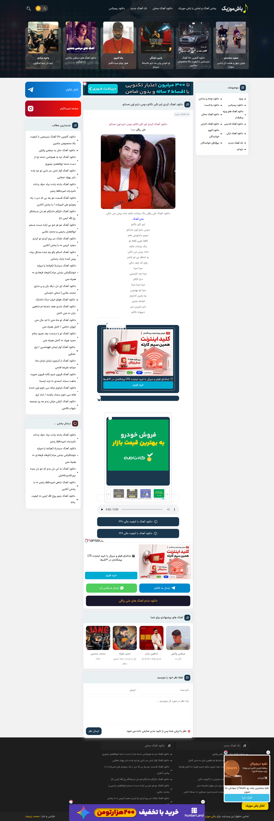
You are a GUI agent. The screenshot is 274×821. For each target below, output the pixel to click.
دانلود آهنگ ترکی (234, 133)
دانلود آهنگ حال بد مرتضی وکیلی (57, 150)
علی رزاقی (141, 130)
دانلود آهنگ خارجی (210, 124)
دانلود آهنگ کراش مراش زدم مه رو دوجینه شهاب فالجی (53, 405)
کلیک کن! (247, 798)
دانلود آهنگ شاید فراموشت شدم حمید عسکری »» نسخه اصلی (214, 792)
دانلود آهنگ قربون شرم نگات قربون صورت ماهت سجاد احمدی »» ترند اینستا (53, 378)
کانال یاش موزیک (255, 806)
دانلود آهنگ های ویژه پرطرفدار (233, 115)
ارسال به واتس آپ (109, 588)
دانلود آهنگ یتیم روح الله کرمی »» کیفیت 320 (53, 499)
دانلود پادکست (211, 105)
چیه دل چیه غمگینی (81, 60)
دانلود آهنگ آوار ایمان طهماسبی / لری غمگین (54, 350)
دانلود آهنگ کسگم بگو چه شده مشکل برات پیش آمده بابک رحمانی (52, 255)
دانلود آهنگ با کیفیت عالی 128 (135, 533)
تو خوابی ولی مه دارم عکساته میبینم (193, 62)
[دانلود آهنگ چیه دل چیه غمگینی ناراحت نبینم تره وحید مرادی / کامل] (81, 37)
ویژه (241, 99)
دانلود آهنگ (160, 124)
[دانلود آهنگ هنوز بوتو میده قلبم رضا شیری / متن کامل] (156, 37)
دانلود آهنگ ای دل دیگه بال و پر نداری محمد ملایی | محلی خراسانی (55, 289)
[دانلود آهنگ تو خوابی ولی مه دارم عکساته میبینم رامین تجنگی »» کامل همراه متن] (193, 37)
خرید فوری (138, 385)
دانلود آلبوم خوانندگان (213, 134)
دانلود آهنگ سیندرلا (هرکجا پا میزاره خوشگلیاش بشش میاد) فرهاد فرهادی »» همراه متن (54, 272)
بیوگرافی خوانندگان (210, 143)
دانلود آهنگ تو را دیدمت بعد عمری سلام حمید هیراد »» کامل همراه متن (54, 337)
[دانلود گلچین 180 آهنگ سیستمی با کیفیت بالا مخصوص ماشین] (231, 37)
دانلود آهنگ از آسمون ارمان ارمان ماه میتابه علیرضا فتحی (55, 364)
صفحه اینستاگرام (69, 109)
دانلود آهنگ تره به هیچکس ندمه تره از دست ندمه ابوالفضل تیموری (55, 160)
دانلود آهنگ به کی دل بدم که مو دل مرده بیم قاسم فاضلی (53, 472)
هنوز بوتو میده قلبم (156, 60)
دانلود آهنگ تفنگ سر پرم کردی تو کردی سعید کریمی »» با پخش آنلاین (54, 242)
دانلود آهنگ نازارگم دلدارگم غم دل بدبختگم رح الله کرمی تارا (53, 214)
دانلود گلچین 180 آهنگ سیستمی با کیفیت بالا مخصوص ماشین (231, 61)
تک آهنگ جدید (138, 8)
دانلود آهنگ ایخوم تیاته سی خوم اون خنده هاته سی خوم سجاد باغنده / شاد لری (52, 391)
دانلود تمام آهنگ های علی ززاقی (138, 601)
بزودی (240, 149)
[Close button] (268, 752)
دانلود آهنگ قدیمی (233, 124)
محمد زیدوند (32, 816)
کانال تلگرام (72, 90)
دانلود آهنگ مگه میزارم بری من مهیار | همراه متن (221, 786)
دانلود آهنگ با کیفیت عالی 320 (135, 522)
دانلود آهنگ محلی (163, 8)
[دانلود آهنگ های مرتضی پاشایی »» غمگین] (118, 37)
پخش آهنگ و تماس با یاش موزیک (197, 8)
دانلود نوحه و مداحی (209, 99)
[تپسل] (85, 83)
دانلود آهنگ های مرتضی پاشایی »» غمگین (118, 60)
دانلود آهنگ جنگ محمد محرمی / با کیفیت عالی (221, 779)
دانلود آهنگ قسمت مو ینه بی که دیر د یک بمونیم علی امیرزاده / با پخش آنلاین (53, 201)
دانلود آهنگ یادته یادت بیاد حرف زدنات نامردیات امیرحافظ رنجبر (54, 187)
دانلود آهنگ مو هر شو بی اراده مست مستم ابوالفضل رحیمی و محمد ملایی (52, 228)
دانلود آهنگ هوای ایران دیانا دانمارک (55, 300)
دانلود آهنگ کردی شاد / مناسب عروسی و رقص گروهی (43, 60)
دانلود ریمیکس (117, 8)
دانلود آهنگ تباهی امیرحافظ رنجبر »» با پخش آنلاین (54, 486)
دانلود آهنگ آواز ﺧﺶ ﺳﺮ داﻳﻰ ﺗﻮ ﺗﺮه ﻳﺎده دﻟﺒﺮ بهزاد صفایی (53, 174)
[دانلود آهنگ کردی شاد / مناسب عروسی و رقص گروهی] (43, 37)
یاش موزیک (209, 816)
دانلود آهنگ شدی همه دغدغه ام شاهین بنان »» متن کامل (54, 310)
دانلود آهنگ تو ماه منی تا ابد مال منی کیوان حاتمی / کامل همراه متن (55, 323)
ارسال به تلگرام (162, 588)
